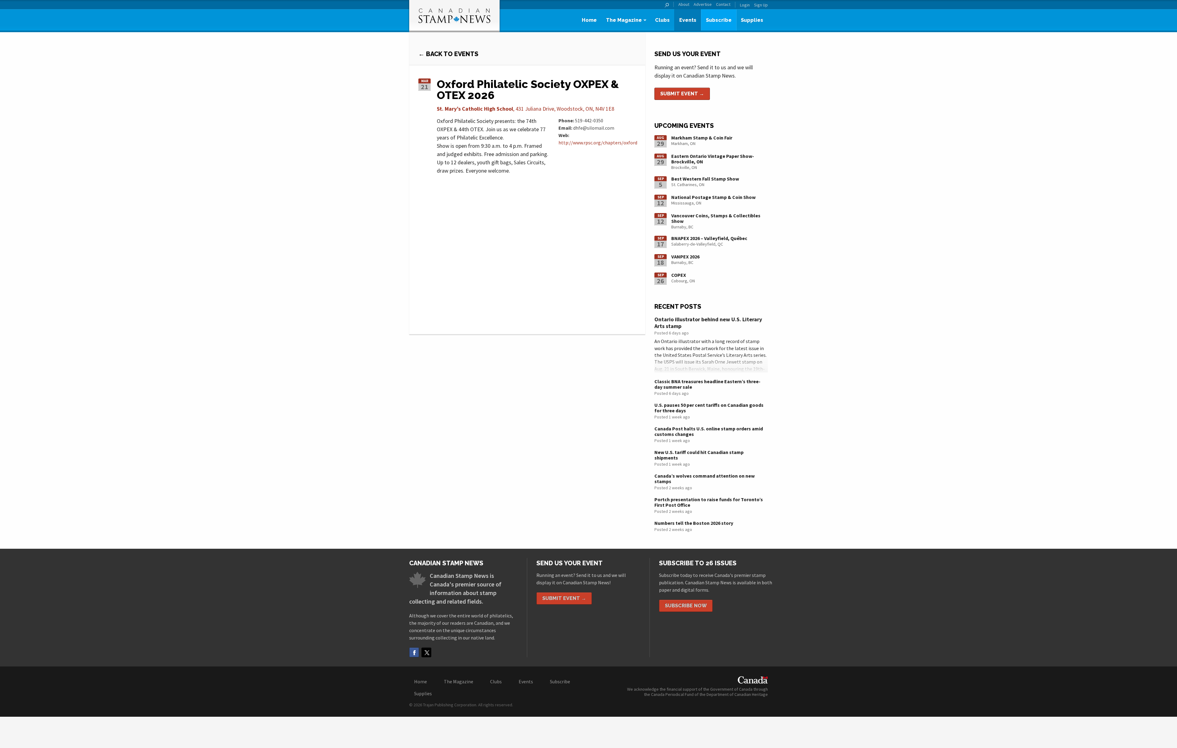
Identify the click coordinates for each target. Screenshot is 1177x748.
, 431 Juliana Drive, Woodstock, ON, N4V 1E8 (525, 108)
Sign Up (761, 5)
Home (589, 20)
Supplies (752, 20)
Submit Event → (682, 94)
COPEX (678, 275)
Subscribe (719, 20)
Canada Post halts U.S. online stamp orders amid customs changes (708, 431)
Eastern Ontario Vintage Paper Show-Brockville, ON (712, 159)
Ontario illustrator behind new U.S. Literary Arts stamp (708, 323)
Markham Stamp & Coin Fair (701, 138)
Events (687, 20)
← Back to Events (448, 54)
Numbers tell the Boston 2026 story (693, 523)
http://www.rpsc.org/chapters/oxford (597, 142)
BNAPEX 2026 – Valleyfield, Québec (709, 238)
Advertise (703, 4)
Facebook (414, 652)
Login (745, 5)
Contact (723, 4)
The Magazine (624, 20)
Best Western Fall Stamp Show (705, 179)
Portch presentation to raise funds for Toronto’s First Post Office (708, 502)
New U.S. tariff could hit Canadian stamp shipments (699, 455)
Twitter (426, 652)
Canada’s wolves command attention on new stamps (704, 478)
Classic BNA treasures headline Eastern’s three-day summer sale (707, 384)
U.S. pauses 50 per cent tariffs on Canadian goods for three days (709, 408)
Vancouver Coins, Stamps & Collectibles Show (715, 218)
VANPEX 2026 (685, 257)
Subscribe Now (686, 606)
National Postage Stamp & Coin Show (713, 197)
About (683, 4)
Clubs (662, 20)
